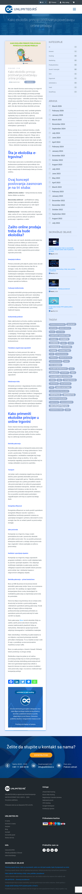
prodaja (53, 358)
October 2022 (57, 209)
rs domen (55, 365)
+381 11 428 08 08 (20, 767)
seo (73, 372)
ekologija (30, 82)
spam (52, 380)
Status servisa (9, 838)
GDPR (71, 343)
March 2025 (57, 119)
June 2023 (56, 173)
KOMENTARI (15, 82)
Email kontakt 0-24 (45, 764)
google (54, 346)
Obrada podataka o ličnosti (13, 853)
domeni (54, 343)
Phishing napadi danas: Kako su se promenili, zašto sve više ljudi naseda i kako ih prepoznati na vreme (61, 249)
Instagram (56, 850)
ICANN (53, 350)
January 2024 (57, 151)
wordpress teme (56, 410)
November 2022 (58, 205)
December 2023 (58, 155)
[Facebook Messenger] (28, 682)
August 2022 (57, 218)
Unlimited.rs (62, 83)
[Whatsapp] (34, 682)
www (68, 410)
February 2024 (58, 146)
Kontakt (7, 832)
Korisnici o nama (10, 824)
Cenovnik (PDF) (10, 850)
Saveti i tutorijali (62, 69)
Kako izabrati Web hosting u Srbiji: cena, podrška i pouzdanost (24, 873)
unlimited (54, 384)
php (51, 354)
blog (52, 332)
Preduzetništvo (62, 65)
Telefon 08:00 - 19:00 (19, 764)
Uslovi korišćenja (10, 855)
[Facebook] (11, 682)
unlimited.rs (65, 384)
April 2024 (56, 142)
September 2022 (58, 214)
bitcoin (53, 328)
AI (62, 47)
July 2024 (56, 133)
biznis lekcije (65, 328)
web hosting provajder (59, 391)
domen (64, 339)
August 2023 (57, 164)
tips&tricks (69, 380)
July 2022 (56, 223)
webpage (55, 395)
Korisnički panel (10, 835)
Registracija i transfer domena (52, 797)
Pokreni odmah (70, 767)
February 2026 (58, 110)
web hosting (63, 387)
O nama (7, 821)
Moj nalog (65, 2)
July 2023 (56, 169)
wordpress (59, 406)
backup (71, 324)
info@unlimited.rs (46, 767)
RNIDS (66, 361)
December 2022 (58, 200)
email (64, 343)
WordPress (62, 92)
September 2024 (58, 128)
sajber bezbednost (58, 369)
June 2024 (56, 137)
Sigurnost (62, 78)
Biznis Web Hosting (48, 795)
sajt (71, 369)
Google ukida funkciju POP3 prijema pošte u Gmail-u (21, 886)
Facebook (44, 850)
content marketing (59, 335)
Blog (6, 829)
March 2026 (57, 106)
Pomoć (53, 2)
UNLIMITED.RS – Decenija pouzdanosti (59, 289)
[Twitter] (23, 682)
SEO (62, 74)
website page (54, 402)
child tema (60, 332)
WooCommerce (66, 402)
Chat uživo (67, 764)
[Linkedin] (17, 682)
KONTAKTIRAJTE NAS (41, 755)
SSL (59, 380)
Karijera (7, 826)
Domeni (62, 51)
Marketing (62, 60)
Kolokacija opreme (48, 808)
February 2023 (58, 191)
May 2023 (56, 178)
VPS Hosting (46, 803)
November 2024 (58, 124)
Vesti (62, 87)
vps (51, 387)
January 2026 (57, 115)
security (64, 373)
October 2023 (57, 160)
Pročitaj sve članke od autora (25, 724)
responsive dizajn (55, 361)
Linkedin (52, 850)
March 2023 (57, 187)
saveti (54, 372)
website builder (58, 398)
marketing (64, 350)
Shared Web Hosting (60, 376)
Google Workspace (48, 806)
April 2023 (56, 182)
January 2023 (57, 196)
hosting (66, 347)
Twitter (48, 850)
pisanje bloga (61, 354)
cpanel (53, 339)
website (69, 394)
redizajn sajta (65, 358)
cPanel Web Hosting (48, 792)
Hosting (62, 56)
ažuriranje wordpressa (57, 324)
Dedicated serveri (47, 800)
